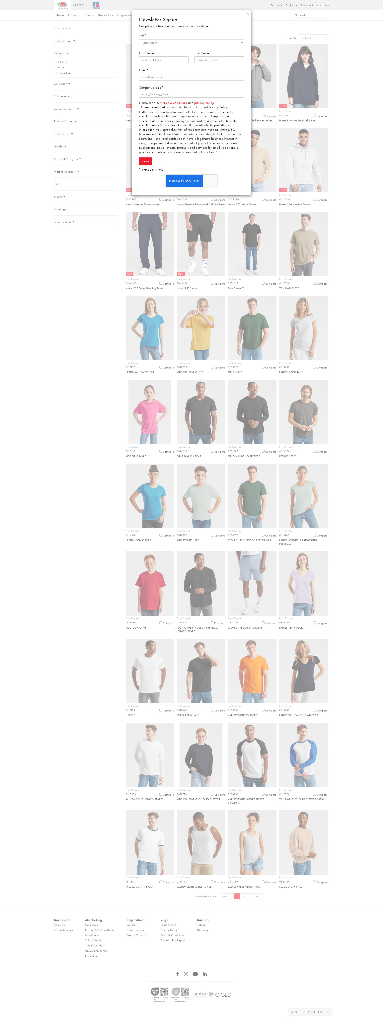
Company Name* (151, 87)
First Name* (147, 53)
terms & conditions (174, 103)
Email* (143, 70)
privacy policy (203, 103)
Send (145, 161)
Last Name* (202, 53)
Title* (143, 36)
